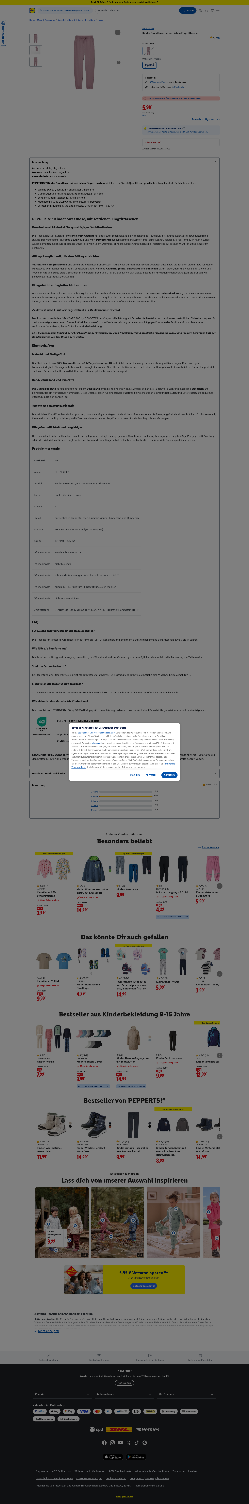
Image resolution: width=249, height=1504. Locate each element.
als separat (97, 743)
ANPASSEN (151, 775)
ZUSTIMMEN (169, 775)
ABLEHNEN (135, 775)
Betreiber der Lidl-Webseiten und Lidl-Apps (97, 732)
